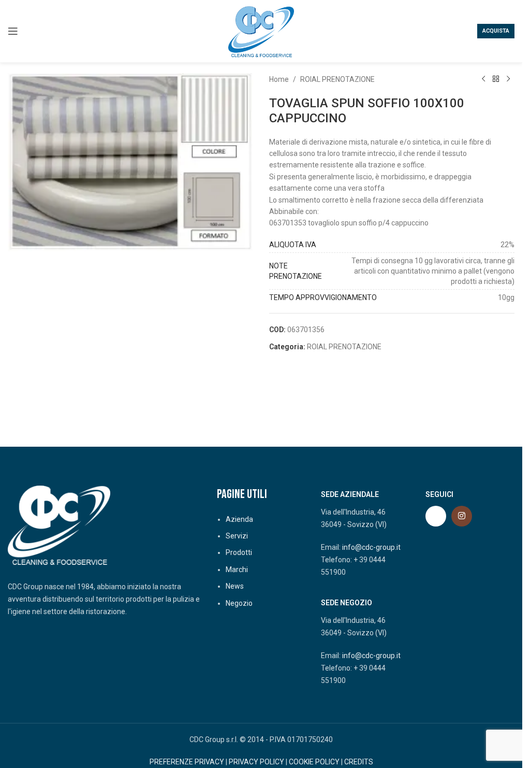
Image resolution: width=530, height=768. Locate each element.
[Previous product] (483, 79)
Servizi (237, 536)
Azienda (239, 519)
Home (279, 79)
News (235, 586)
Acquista (495, 30)
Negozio (239, 603)
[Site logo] (261, 30)
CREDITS (358, 762)
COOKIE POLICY (314, 762)
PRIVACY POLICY (256, 762)
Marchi (237, 569)
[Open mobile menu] (13, 31)
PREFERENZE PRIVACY (187, 762)
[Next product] (508, 79)
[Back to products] (496, 79)
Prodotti (239, 552)
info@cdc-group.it (371, 547)
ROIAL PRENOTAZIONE (337, 79)
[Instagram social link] (461, 516)
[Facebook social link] (435, 516)
